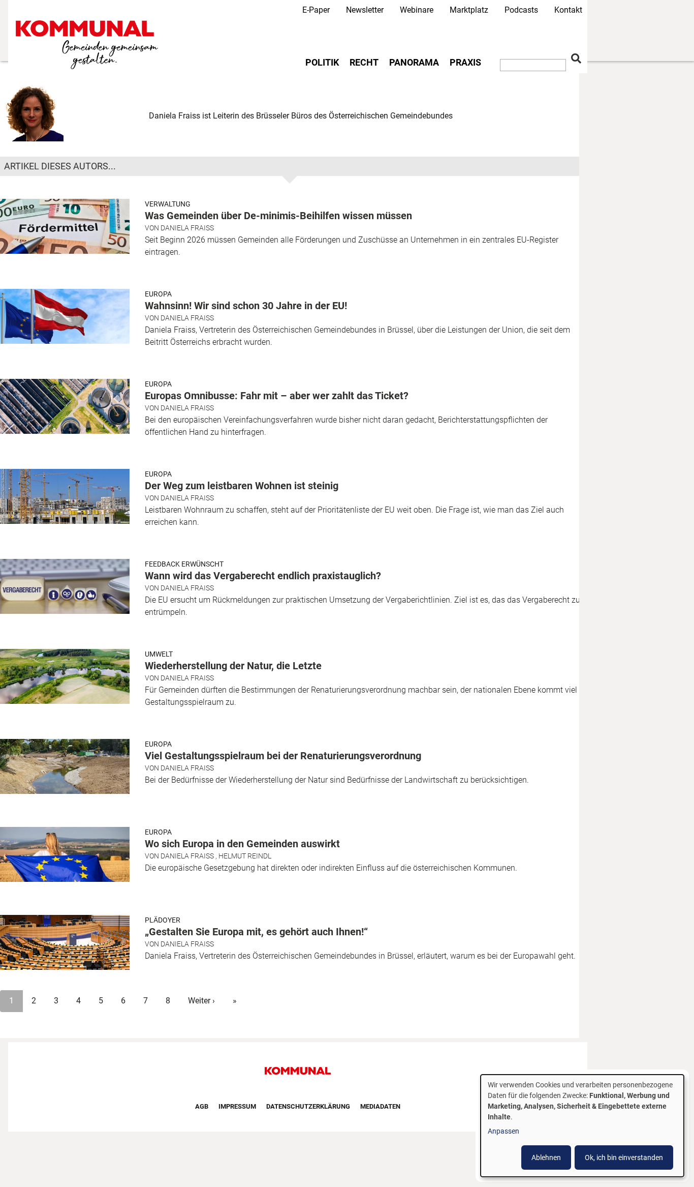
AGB (201, 1106)
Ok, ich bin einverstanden (624, 1157)
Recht (364, 62)
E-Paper (316, 10)
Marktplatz (469, 10)
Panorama (414, 62)
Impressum (237, 1106)
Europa (158, 294)
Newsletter (365, 10)
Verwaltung (168, 204)
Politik (322, 62)
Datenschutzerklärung (308, 1106)
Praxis (465, 62)
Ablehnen (546, 1157)
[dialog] (582, 1126)
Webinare (416, 10)
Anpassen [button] (503, 1131)
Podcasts (521, 10)
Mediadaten (380, 1106)
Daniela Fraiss (187, 228)
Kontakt (568, 10)
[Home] (89, 45)
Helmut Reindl (244, 856)
